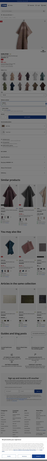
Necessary (24, 456)
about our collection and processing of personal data (24, 450)
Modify (9, 456)
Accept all (38, 456)
